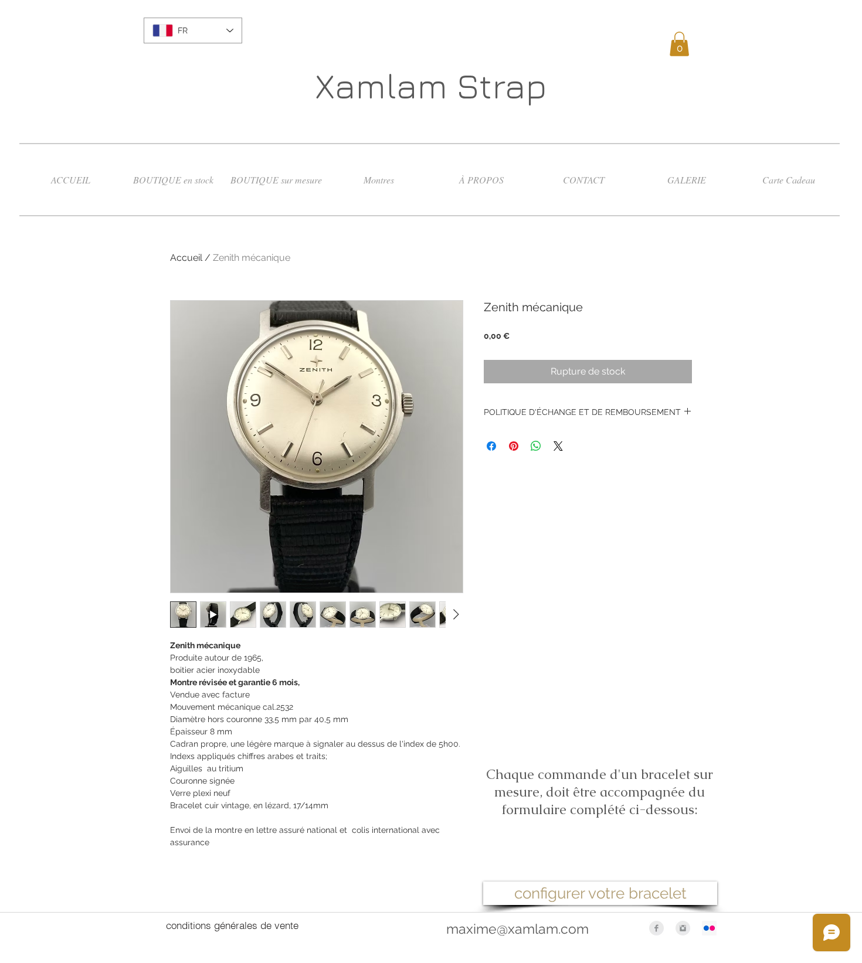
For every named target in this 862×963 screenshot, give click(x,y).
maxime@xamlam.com (517, 929)
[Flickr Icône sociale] (709, 928)
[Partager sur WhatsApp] (536, 446)
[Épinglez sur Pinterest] (514, 446)
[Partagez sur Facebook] (491, 446)
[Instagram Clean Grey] (683, 928)
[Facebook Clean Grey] (656, 928)
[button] (679, 44)
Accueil (186, 257)
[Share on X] (558, 446)
